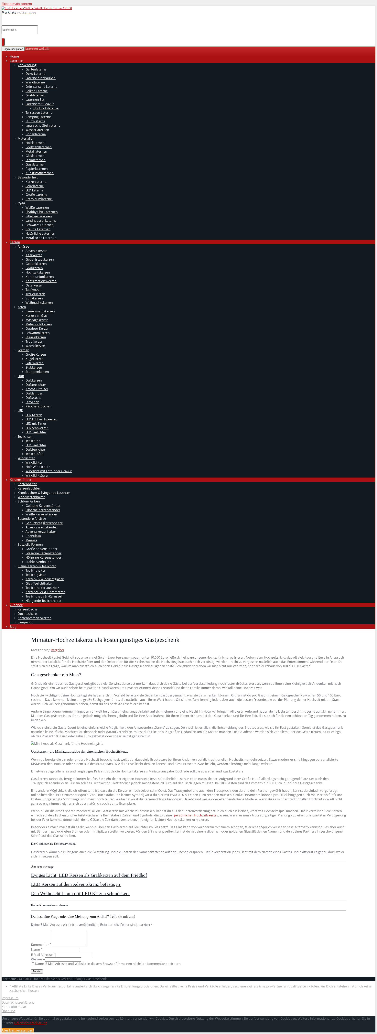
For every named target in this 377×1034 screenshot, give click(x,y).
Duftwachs (33, 397)
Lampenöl (25, 622)
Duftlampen (34, 393)
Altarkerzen (34, 255)
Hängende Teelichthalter (44, 600)
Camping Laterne (38, 117)
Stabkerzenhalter (38, 562)
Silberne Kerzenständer (43, 510)
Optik (22, 203)
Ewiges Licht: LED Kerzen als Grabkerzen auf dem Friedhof (89, 875)
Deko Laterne (35, 73)
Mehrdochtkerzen (39, 324)
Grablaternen (36, 95)
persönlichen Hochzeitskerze (195, 815)
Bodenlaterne (36, 134)
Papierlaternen (37, 169)
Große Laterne (36, 194)
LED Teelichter (36, 432)
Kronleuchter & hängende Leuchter (44, 492)
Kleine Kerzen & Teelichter (37, 566)
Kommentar (41, 944)
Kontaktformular (14, 1007)
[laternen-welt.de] (37, 8)
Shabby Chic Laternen (42, 212)
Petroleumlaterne (39, 199)
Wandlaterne (35, 82)
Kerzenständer (21, 480)
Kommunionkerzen (40, 277)
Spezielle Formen (30, 544)
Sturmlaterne (35, 121)
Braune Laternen (38, 229)
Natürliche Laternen (40, 233)
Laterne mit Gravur (40, 104)
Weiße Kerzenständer (41, 514)
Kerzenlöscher (28, 609)
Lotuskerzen (35, 363)
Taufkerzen (33, 289)
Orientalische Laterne (41, 86)
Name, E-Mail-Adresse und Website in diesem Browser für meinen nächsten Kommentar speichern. (108, 964)
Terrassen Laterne (39, 112)
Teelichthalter (36, 570)
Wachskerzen (35, 346)
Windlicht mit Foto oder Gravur (49, 471)
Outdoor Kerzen (37, 328)
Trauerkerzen (35, 294)
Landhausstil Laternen (42, 220)
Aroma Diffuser (37, 389)
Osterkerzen (35, 285)
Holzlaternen (35, 143)
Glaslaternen (35, 156)
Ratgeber (57, 650)
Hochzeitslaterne (46, 108)
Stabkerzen (34, 367)
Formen (23, 350)
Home (14, 56)
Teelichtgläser (36, 575)
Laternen (16, 61)
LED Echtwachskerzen (42, 419)
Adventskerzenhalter (41, 531)
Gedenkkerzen (36, 264)
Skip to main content (17, 4)
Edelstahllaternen (39, 147)
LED (20, 410)
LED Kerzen (34, 415)
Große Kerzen (36, 354)
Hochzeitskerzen (38, 272)
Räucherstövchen (38, 406)
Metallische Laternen (41, 238)
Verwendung (27, 65)
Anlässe (23, 246)
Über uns (8, 1011)
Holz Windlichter (38, 467)
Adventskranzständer (41, 527)
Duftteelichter (36, 384)
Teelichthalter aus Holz (42, 588)
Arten (22, 307)
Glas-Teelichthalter (39, 583)
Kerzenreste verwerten (34, 618)
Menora (31, 540)
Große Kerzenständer (42, 549)
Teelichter (25, 436)
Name (36, 949)
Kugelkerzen (35, 359)
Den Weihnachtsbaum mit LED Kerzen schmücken (80, 893)
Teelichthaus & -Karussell (44, 596)
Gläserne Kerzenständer (43, 553)
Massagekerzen (37, 320)
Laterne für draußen (41, 78)
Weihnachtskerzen (39, 302)
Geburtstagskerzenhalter (44, 523)
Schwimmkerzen (38, 333)
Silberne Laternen (39, 216)
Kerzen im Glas (37, 315)
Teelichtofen (34, 454)
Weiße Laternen (37, 207)
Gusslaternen (36, 164)
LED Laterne (34, 190)
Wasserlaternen (37, 130)
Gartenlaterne (36, 69)
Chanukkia (33, 536)
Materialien (26, 138)
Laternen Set (35, 99)
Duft (21, 376)
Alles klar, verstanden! (18, 1030)
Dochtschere (27, 613)
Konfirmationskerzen (41, 281)
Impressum (10, 998)
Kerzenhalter (27, 484)
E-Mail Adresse (43, 955)
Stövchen (32, 402)
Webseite (38, 959)
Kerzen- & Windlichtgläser (45, 579)
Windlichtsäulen (37, 475)
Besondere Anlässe (32, 518)
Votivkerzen (34, 298)
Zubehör (16, 605)
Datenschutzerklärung (18, 1002)
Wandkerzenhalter (31, 497)
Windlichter (26, 458)
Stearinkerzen (36, 337)
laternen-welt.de (37, 49)
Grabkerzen (34, 268)
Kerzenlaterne (36, 181)
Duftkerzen (34, 380)
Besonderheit (28, 177)
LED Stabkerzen (37, 428)
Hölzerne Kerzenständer (43, 557)
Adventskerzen (36, 251)
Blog (13, 626)
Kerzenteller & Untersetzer (45, 592)
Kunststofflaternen (40, 173)
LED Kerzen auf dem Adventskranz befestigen (76, 884)
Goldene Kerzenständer (43, 505)
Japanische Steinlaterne (43, 125)
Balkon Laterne (37, 91)
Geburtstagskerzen (40, 259)
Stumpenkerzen (37, 372)
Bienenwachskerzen (40, 311)
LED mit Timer (36, 423)
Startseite (9, 979)
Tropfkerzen (34, 341)
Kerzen (15, 242)
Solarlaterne (35, 186)
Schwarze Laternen (40, 225)
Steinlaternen (36, 160)
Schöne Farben (29, 501)
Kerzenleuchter (29, 488)
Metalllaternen (36, 151)
